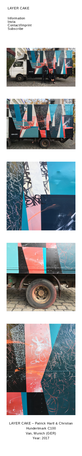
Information (16, 18)
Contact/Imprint (20, 25)
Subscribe (15, 28)
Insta (11, 21)
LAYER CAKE (19, 8)
